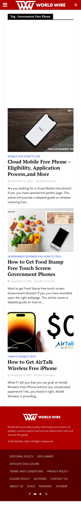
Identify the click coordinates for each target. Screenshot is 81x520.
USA (37, 156)
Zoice (31, 486)
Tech (58, 256)
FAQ (20, 156)
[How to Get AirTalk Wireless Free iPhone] (41, 330)
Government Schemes (22, 256)
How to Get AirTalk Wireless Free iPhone (32, 365)
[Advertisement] (40, 65)
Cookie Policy (20, 479)
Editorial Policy (21, 456)
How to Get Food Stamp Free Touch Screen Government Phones (35, 268)
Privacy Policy (57, 471)
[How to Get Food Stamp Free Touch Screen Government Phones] (41, 230)
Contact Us (59, 479)
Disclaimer (45, 456)
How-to (29, 156)
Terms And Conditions (26, 471)
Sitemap (61, 486)
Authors (40, 479)
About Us (16, 486)
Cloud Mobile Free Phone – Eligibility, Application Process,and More (39, 168)
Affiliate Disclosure (24, 464)
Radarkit (45, 486)
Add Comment (47, 181)
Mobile (12, 156)
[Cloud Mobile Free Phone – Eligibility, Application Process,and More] (41, 130)
